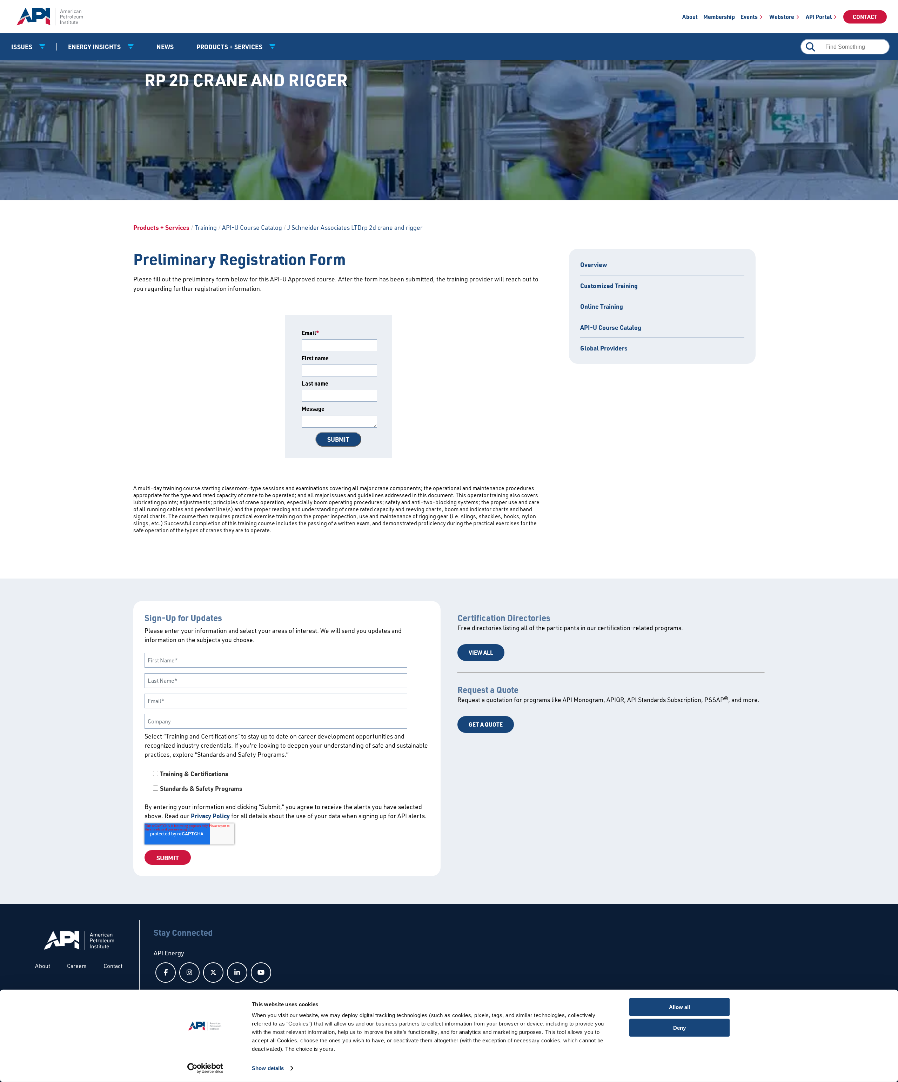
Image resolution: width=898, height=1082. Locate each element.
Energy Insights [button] (95, 47)
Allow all (679, 1007)
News (165, 47)
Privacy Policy (210, 816)
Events (749, 16)
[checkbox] (287, 781)
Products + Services (161, 227)
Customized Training (609, 285)
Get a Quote (486, 724)
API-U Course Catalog (252, 227)
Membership (719, 16)
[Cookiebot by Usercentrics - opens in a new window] (205, 1068)
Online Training (601, 306)
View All (481, 652)
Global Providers (604, 348)
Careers (77, 965)
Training (206, 227)
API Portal (819, 16)
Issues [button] (22, 47)
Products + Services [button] (230, 47)
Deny (679, 1027)
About (690, 16)
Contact (865, 16)
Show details (268, 1068)
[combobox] (845, 47)
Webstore (781, 16)
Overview (593, 264)
